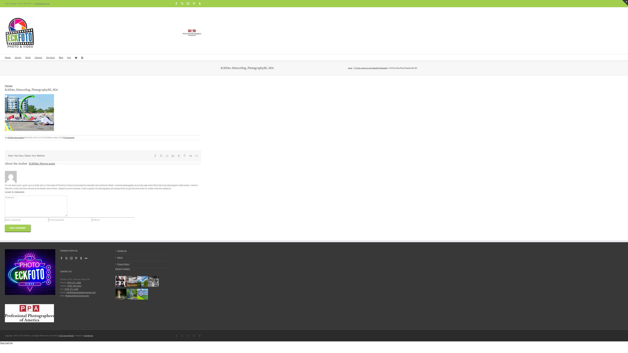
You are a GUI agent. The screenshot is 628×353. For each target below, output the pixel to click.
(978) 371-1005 (71, 289)
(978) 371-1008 (74, 282)
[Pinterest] (76, 258)
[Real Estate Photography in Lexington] (142, 294)
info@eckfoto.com (42, 3)
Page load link (6, 343)
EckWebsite (88, 335)
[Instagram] (71, 258)
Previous (8, 85)
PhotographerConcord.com (77, 295)
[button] (82, 57)
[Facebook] (61, 258)
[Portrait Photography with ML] (120, 294)
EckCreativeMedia (66, 335)
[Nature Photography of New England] (142, 282)
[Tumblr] (81, 258)
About (120, 257)
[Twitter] (66, 258)
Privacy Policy (123, 264)
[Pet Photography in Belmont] (131, 282)
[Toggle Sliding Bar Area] (625, 3)
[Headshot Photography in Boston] (120, 282)
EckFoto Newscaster (16, 137)
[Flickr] (86, 258)
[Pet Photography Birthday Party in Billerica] (153, 282)
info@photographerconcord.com (81, 292)
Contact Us (122, 250)
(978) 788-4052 (74, 286)
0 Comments (69, 137)
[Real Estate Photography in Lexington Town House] (131, 294)
